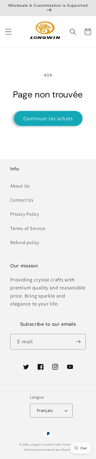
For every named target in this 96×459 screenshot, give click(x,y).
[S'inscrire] (78, 341)
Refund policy (24, 242)
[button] (8, 32)
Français (45, 410)
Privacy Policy (24, 214)
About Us (20, 186)
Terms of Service (27, 228)
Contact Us (22, 200)
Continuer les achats (48, 118)
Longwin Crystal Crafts (45, 444)
